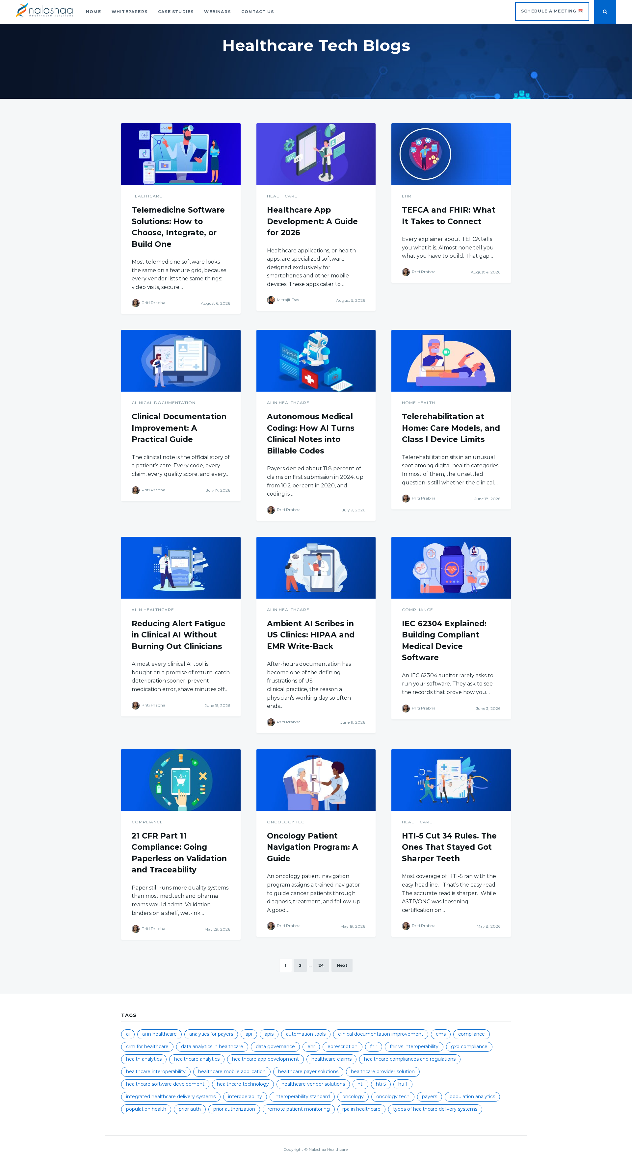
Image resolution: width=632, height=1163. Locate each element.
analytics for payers (211, 1034)
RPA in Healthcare (361, 1109)
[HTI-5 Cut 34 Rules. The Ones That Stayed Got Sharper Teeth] (451, 780)
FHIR (373, 1046)
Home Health (418, 402)
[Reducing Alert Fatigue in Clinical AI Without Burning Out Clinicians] (181, 568)
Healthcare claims (331, 1059)
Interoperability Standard (302, 1096)
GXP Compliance (469, 1046)
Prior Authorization (234, 1109)
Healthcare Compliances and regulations (410, 1059)
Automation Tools (306, 1034)
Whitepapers (129, 11)
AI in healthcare (159, 1034)
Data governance (275, 1046)
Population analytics (472, 1096)
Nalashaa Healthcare (328, 1149)
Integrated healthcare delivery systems (171, 1096)
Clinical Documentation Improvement (380, 1034)
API (249, 1034)
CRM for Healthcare (147, 1046)
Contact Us (257, 11)
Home (93, 11)
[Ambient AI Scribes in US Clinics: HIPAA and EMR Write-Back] (316, 568)
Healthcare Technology (243, 1084)
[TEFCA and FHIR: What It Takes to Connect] (451, 154)
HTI (360, 1084)
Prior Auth (190, 1109)
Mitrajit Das (288, 299)
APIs (269, 1034)
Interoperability (245, 1096)
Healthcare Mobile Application (232, 1071)
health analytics (144, 1059)
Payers (429, 1096)
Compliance (417, 609)
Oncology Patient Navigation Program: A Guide (312, 847)
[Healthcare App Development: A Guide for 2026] (316, 154)
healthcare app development (265, 1059)
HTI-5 (381, 1084)
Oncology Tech (287, 821)
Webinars (217, 11)
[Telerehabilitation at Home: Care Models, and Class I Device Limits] (451, 361)
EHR (406, 196)
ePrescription (342, 1046)
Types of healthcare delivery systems (435, 1109)
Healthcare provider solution (383, 1071)
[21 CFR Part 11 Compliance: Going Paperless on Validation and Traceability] (181, 780)
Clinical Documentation (164, 402)
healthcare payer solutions (308, 1071)
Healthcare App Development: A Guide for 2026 (312, 221)
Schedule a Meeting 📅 (552, 11)
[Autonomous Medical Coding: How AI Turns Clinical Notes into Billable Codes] (316, 361)
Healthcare (147, 196)
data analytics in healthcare (212, 1046)
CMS (441, 1034)
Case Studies (176, 11)
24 (321, 965)
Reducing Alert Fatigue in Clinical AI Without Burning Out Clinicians (178, 635)
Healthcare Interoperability (156, 1071)
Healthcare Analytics (197, 1059)
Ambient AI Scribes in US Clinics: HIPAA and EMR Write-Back (311, 635)
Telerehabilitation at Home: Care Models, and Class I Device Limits (451, 428)
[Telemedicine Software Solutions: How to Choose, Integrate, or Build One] (181, 154)
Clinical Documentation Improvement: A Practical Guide (179, 428)
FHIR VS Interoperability (414, 1046)
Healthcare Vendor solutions (313, 1084)
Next (342, 965)
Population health (146, 1109)
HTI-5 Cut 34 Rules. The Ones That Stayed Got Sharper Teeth (449, 847)
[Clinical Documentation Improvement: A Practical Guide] (181, 361)
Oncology (353, 1096)
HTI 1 (403, 1084)
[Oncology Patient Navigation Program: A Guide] (316, 780)
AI (128, 1034)
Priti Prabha (153, 302)
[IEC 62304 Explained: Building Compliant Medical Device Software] (451, 568)
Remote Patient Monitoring (299, 1109)
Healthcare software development (165, 1084)
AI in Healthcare (288, 402)
